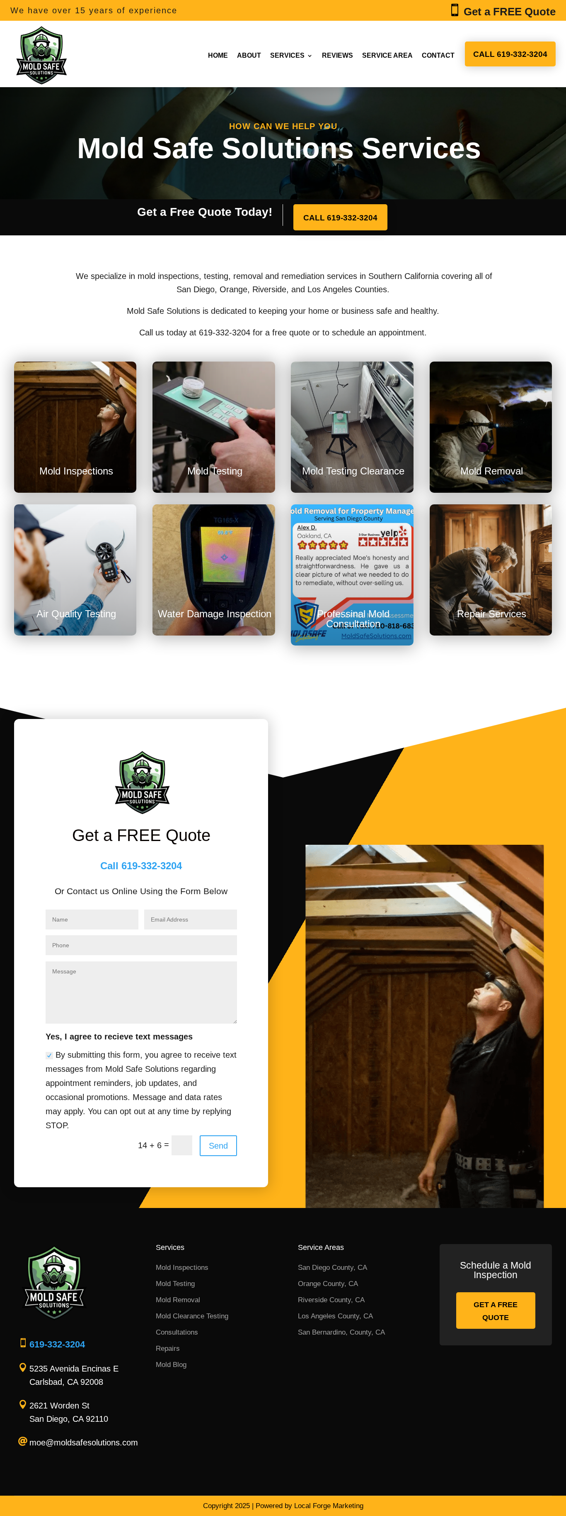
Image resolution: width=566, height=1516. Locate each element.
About (249, 55)
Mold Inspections (182, 1267)
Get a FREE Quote (496, 1311)
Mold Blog (171, 1365)
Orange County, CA (328, 1284)
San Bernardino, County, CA (341, 1332)
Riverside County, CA (331, 1300)
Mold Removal (178, 1300)
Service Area (387, 55)
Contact (438, 55)
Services (287, 55)
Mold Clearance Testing (192, 1316)
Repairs (168, 1348)
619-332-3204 (57, 1344)
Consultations (177, 1332)
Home (218, 55)
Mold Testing (175, 1284)
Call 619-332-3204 (510, 54)
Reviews (337, 55)
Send (218, 1145)
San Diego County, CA (332, 1267)
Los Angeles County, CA (335, 1316)
